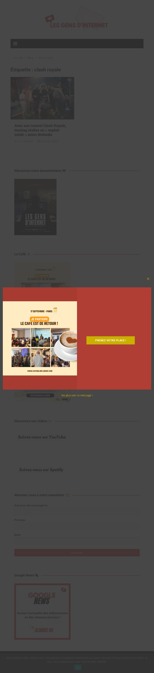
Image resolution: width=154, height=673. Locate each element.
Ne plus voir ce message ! (77, 395)
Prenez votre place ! (110, 340)
